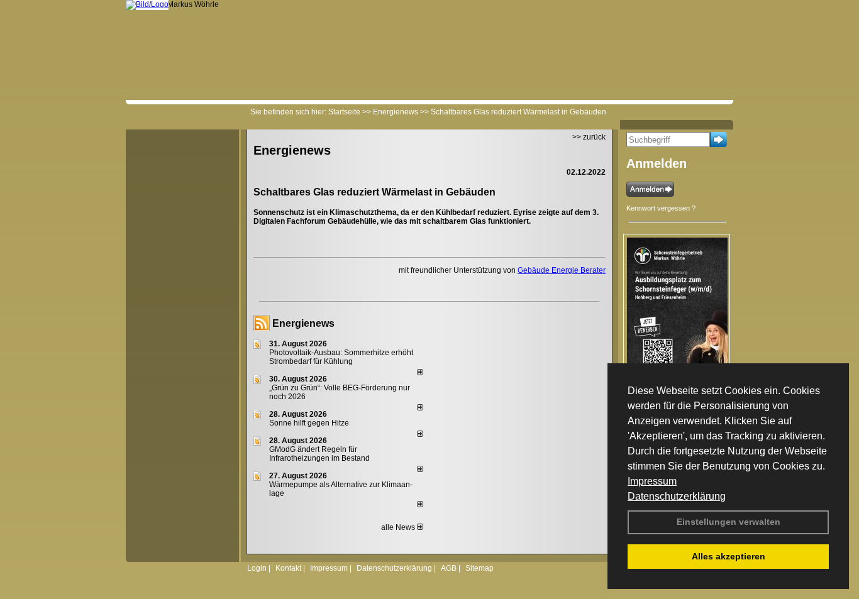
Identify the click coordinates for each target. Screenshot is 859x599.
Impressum (652, 481)
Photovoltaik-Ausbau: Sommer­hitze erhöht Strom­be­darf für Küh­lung (341, 357)
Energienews (303, 323)
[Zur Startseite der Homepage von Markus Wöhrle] (147, 4)
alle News (399, 527)
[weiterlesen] (420, 372)
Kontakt (288, 568)
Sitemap (479, 568)
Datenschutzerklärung (677, 496)
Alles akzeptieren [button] (728, 556)
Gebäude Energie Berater (562, 270)
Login (257, 568)
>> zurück (589, 137)
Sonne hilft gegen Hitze (309, 423)
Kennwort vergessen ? (661, 208)
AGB (449, 568)
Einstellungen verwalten (728, 522)
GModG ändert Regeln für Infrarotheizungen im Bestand (319, 454)
